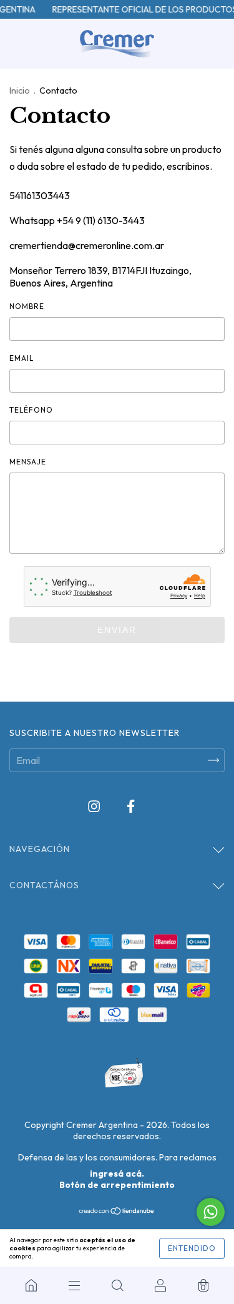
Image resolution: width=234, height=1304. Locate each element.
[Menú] (73, 1285)
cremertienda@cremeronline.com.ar (86, 245)
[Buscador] (117, 1285)
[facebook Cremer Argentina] (131, 806)
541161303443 (39, 195)
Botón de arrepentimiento (117, 1184)
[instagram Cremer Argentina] (95, 806)
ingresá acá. (117, 1173)
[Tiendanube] (117, 1211)
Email (21, 358)
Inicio (19, 90)
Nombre (26, 306)
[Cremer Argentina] (30, 1285)
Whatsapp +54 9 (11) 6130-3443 (77, 220)
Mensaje (27, 461)
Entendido (192, 1248)
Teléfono (31, 409)
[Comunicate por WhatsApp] (211, 1212)
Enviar (117, 630)
